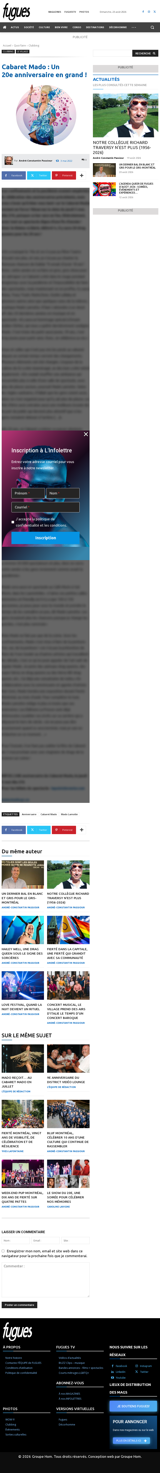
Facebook (121, 1366)
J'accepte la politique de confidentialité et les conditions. (41, 522)
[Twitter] (154, 11)
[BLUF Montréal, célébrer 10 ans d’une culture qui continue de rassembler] (68, 1114)
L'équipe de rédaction (16, 1091)
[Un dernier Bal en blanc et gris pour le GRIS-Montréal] (23, 874)
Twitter (144, 1371)
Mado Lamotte (69, 814)
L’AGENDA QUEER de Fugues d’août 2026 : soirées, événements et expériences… (136, 188)
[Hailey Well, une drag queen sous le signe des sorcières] (23, 930)
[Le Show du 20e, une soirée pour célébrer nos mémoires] (68, 1174)
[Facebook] (143, 11)
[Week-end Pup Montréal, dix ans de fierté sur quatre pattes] (23, 1174)
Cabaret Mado (49, 814)
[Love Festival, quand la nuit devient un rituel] (23, 985)
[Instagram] (148, 11)
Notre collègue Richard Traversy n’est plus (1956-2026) (68, 898)
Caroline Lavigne (58, 1206)
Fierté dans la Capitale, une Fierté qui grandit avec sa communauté (67, 953)
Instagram (146, 1366)
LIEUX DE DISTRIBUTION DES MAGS (130, 1388)
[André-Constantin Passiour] (9, 160)
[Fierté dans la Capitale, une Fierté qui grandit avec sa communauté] (68, 930)
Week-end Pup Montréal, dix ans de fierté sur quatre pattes (22, 1197)
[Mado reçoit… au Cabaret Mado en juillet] (23, 1058)
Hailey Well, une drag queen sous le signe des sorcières (22, 953)
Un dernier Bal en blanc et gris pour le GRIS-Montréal (22, 898)
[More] (81, 175)
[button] (152, 27)
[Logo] (25, 11)
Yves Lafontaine (13, 1151)
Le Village (22, 51)
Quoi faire (20, 45)
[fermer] (86, 434)
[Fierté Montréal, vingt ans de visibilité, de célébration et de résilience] (23, 1114)
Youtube (121, 1377)
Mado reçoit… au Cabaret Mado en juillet (17, 1082)
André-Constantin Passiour (35, 160)
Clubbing (34, 45)
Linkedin (120, 1371)
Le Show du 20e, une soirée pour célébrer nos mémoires (65, 1197)
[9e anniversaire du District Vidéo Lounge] (68, 1058)
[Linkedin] (112, 1372)
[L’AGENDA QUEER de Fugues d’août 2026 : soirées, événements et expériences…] (104, 189)
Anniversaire (29, 814)
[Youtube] (112, 1378)
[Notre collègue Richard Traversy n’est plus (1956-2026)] (68, 874)
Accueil (7, 45)
